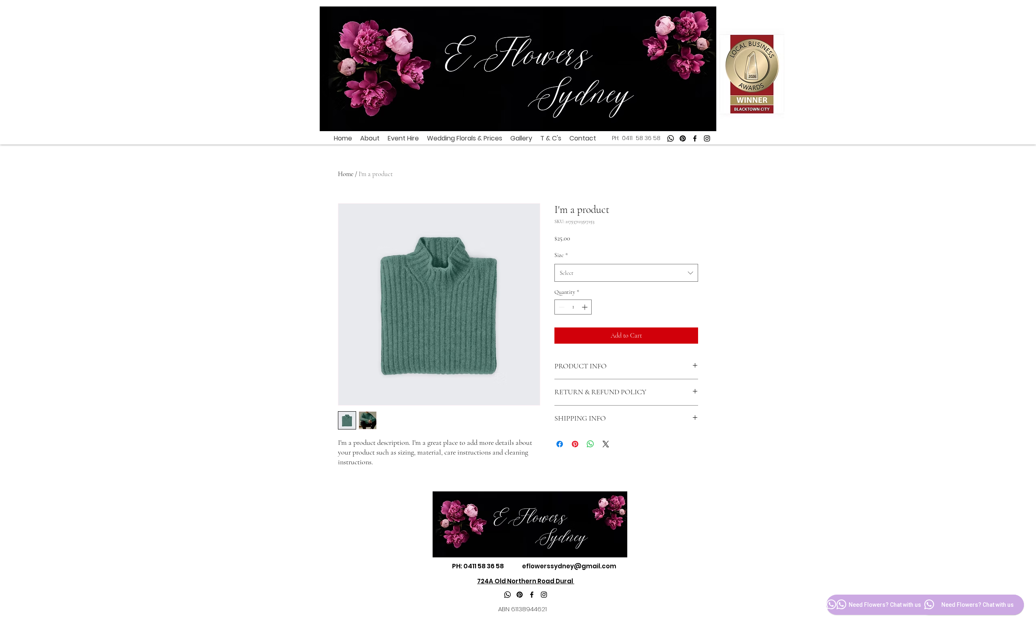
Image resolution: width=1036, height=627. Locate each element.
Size (561, 255)
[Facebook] (695, 138)
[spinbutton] (573, 307)
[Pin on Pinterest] (575, 444)
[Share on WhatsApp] (590, 444)
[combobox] (626, 273)
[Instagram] (707, 138)
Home (345, 174)
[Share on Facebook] (560, 444)
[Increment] (585, 307)
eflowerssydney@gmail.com (569, 566)
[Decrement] (561, 307)
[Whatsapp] (671, 138)
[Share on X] (606, 444)
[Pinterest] (683, 138)
